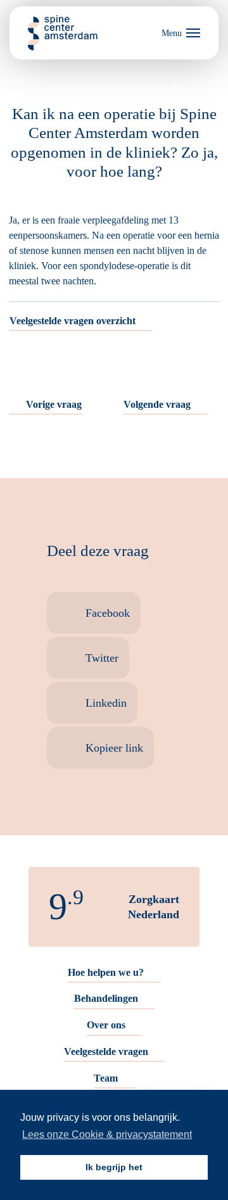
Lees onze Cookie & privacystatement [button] (107, 1134)
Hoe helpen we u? (106, 972)
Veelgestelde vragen (106, 1051)
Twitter (102, 658)
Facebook (108, 613)
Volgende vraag (157, 404)
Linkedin (106, 703)
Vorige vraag (54, 404)
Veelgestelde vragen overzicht (73, 320)
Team (106, 1078)
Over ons (106, 1025)
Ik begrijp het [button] (114, 1167)
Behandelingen (106, 998)
